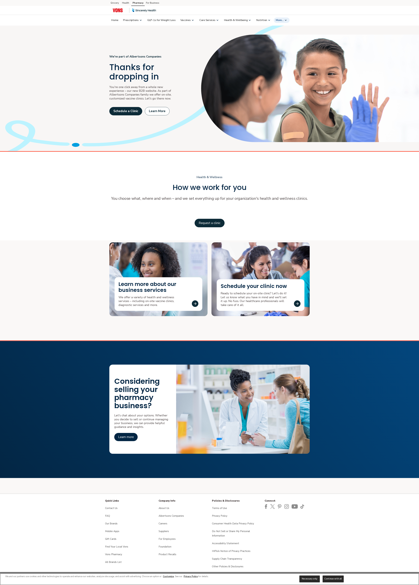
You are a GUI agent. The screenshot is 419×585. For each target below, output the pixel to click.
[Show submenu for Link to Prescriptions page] (141, 20)
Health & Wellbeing (236, 20)
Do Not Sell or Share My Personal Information (231, 533)
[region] (209, 579)
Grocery (115, 2)
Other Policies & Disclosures (227, 566)
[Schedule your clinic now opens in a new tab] (297, 303)
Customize (168, 576)
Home (114, 20)
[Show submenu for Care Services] (217, 20)
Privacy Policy (219, 515)
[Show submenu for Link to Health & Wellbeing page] (250, 20)
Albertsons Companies (171, 515)
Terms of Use (219, 508)
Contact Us (111, 508)
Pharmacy (138, 2)
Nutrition (261, 20)
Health (125, 2)
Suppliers (164, 531)
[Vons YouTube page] (295, 506)
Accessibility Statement (225, 543)
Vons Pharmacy (113, 554)
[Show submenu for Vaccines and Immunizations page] (193, 20)
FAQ (107, 515)
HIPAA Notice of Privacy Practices (231, 551)
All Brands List (113, 562)
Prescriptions (131, 20)
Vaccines (185, 20)
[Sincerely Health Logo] (144, 10)
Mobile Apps (112, 531)
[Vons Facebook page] (266, 506)
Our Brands (111, 523)
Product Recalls (167, 554)
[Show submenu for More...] (286, 20)
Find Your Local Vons (116, 546)
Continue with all (333, 578)
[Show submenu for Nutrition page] (269, 20)
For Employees (167, 539)
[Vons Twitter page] (273, 506)
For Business (152, 2)
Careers (163, 523)
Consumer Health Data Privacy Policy (233, 523)
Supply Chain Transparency (227, 558)
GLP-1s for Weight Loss (161, 20)
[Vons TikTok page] (303, 506)
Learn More (157, 111)
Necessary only (309, 578)
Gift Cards (110, 539)
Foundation (165, 546)
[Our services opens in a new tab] (195, 303)
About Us (164, 508)
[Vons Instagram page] (287, 506)
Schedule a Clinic (125, 111)
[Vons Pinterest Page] (280, 506)
